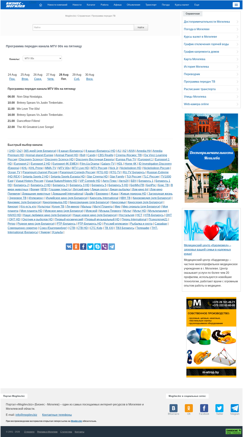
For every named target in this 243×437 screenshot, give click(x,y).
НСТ (139, 215)
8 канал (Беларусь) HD (100, 150)
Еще (196, 4)
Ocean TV (14, 172)
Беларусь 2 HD (41, 185)
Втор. (25, 78)
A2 (124, 150)
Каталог (91, 4)
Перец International (134, 219)
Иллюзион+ (36, 197)
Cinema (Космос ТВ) (129, 155)
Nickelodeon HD (130, 168)
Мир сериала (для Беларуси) (141, 206)
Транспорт (151, 4)
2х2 (19, 150)
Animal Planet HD (66, 155)
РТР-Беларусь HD (90, 223)
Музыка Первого (110, 210)
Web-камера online (196, 104)
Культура (44, 206)
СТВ (72, 227)
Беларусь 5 (99, 185)
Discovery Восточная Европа (95, 159)
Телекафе (142, 227)
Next (240, 338)
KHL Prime (36, 168)
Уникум (45, 232)
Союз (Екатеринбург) (53, 227)
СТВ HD (82, 227)
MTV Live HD (80, 168)
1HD (12, 150)
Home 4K (131, 163)
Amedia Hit (144, 150)
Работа (104, 4)
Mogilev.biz (70, 16)
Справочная (84, 16)
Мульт (127, 210)
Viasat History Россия (29, 180)
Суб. (77, 78)
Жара (114, 193)
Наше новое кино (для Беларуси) (95, 215)
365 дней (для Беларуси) (40, 150)
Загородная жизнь (160, 193)
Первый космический (69, 219)
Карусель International (104, 197)
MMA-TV (50, 168)
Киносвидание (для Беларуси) (89, 202)
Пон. (12, 78)
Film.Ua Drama (89, 163)
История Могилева (196, 66)
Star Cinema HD (97, 176)
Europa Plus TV (126, 159)
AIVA (131, 150)
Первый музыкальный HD (102, 219)
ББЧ (133, 180)
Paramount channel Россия (40, 172)
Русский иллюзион (116, 223)
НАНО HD (14, 215)
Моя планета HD (31, 210)
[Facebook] (83, 246)
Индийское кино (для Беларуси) (67, 197)
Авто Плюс (109, 180)
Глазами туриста (60, 189)
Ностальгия (126, 215)
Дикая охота (99, 189)
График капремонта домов (201, 51)
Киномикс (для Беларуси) (24, 202)
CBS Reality (105, 155)
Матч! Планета (103, 206)
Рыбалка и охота (141, 223)
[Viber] (104, 246)
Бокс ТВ (163, 185)
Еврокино (102, 193)
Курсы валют (182, 4)
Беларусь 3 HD (79, 185)
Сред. (38, 78)
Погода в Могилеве (197, 29)
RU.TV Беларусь (134, 172)
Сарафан (161, 223)
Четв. (50, 78)
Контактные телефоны (57, 414)
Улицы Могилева (195, 96)
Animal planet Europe (39, 155)
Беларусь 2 (21, 185)
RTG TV (115, 172)
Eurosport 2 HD (40, 163)
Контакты (79, 432)
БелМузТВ (137, 185)
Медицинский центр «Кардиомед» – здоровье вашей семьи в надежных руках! (207, 249)
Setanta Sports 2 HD (36, 176)
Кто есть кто (28, 206)
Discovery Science (31, 159)
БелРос (151, 185)
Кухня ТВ (58, 206)
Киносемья (118, 202)
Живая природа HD (133, 193)
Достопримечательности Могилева (207, 21)
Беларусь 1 (146, 180)
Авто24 (124, 180)
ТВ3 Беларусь (125, 227)
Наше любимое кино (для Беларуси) (47, 215)
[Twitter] (90, 246)
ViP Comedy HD (89, 180)
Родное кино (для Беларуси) (36, 223)
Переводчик (192, 74)
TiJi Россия (133, 176)
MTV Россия (99, 168)
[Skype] (97, 246)
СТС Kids (96, 227)
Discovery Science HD (59, 159)
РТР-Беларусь (66, 223)
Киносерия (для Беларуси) (145, 202)
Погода (166, 4)
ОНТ (169, 215)
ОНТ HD (14, 219)
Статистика (66, 432)
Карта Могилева (194, 59)
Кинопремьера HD (55, 202)
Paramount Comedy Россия (77, 172)
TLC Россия (151, 176)
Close (32, 2)
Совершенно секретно (22, 227)
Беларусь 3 (60, 185)
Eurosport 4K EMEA (65, 163)
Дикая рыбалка (120, 189)
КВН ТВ (125, 197)
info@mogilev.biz (26, 414)
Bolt (82, 155)
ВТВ (44, 189)
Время (34, 189)
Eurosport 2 (21, 163)
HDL (120, 163)
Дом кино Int (140, 189)
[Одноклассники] (76, 246)
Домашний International (67, 193)
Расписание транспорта (200, 89)
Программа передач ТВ (199, 81)
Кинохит (13, 206)
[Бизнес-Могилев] (15, 4)
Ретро (11, 223)
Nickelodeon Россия (156, 168)
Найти (141, 27)
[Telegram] (112, 246)
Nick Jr (113, 168)
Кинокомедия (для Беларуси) (152, 197)
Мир (117, 206)
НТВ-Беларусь (154, 215)
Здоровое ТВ (18, 197)
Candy (91, 155)
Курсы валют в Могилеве (200, 36)
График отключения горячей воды (206, 44)
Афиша (118, 4)
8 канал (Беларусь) (71, 150)
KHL (24, 168)
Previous (182, 338)
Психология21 (158, 219)
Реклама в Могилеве (47, 432)
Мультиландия (157, 210)
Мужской (91, 210)
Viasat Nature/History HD (61, 180)
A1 (119, 150)
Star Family (117, 176)
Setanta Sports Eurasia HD (68, 176)
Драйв (89, 193)
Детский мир (81, 189)
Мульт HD (139, 210)
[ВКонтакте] (69, 246)
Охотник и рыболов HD (37, 219)
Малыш (86, 206)
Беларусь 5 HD (118, 185)
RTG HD (102, 172)
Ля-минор (72, 206)
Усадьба (57, 232)
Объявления (133, 4)
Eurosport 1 (145, 159)
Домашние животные (36, 193)
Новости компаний (57, 4)
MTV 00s (64, 168)
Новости (77, 4)
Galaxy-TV (108, 163)
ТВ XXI (108, 227)
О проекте (29, 432)
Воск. (89, 78)
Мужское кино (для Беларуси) (63, 210)
